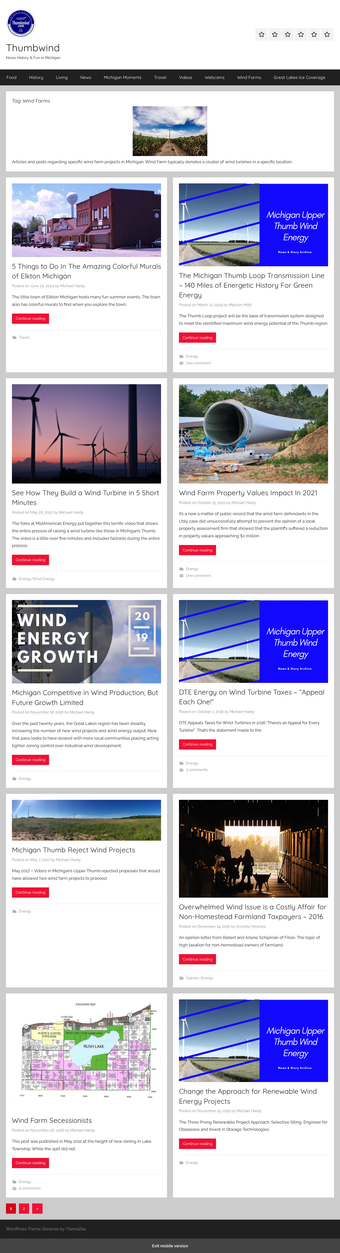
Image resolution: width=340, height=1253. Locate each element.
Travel (160, 77)
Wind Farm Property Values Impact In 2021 (248, 492)
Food (11, 77)
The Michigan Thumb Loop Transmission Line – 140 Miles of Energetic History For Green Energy (252, 285)
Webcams (215, 77)
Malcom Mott (240, 305)
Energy (192, 356)
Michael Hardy (72, 286)
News (85, 77)
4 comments (30, 1188)
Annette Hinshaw (251, 926)
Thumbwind (33, 47)
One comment (198, 363)
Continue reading (30, 318)
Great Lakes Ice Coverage (299, 77)
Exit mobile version (170, 1245)
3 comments (197, 769)
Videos (185, 77)
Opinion (192, 978)
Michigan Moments (122, 77)
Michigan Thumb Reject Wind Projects (73, 849)
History (36, 77)
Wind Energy (43, 579)
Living (62, 77)
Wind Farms (249, 77)
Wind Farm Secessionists (52, 1120)
